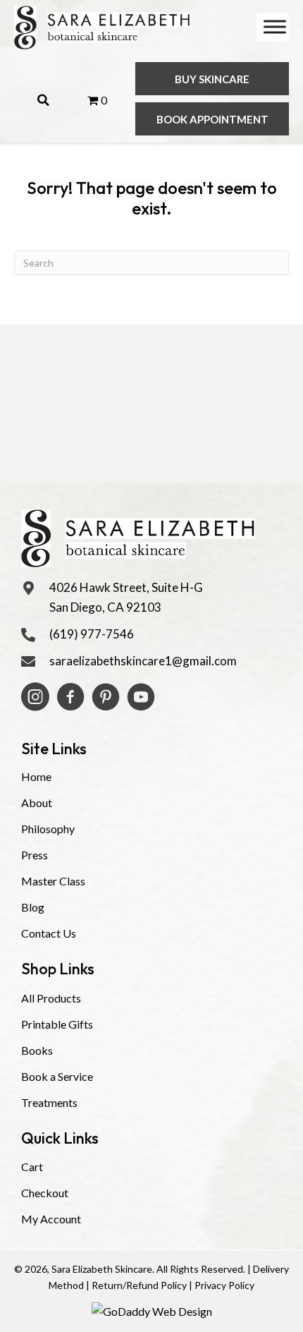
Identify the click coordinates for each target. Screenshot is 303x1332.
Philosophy (48, 828)
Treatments (49, 1102)
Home (36, 776)
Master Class (53, 881)
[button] (212, 78)
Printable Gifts (57, 1024)
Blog (32, 907)
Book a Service (57, 1076)
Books (37, 1050)
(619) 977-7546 (91, 633)
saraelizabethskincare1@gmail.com (143, 660)
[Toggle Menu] (275, 26)
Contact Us (48, 933)
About (36, 802)
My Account (51, 1218)
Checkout (44, 1192)
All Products (51, 998)
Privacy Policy (224, 1285)
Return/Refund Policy (139, 1285)
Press (34, 854)
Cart (32, 1166)
